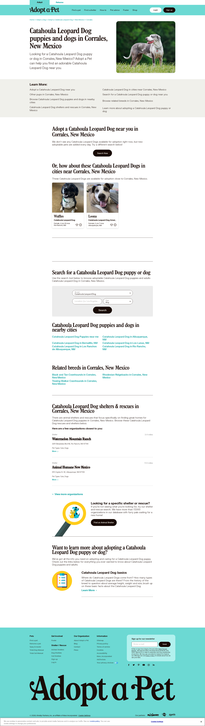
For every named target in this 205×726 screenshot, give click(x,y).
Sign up (169, 10)
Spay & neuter (35, 647)
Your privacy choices (105, 663)
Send (165, 644)
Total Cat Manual (36, 653)
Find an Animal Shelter (104, 522)
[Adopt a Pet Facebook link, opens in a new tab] (129, 665)
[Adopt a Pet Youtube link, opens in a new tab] (144, 665)
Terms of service (103, 647)
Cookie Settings (84, 715)
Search (102, 310)
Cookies (100, 650)
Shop (135, 10)
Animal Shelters (57, 650)
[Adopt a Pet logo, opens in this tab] (102, 693)
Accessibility (102, 653)
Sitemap (100, 640)
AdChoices (101, 659)
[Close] (201, 721)
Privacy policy (102, 644)
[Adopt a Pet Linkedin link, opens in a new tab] (154, 665)
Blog (75, 644)
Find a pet (34, 640)
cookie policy (95, 721)
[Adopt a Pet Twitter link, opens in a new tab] (134, 665)
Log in (53, 662)
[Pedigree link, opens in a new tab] (164, 715)
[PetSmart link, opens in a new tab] (153, 714)
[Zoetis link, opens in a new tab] (172, 714)
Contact (77, 647)
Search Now (102, 153)
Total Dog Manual (37, 650)
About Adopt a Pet (81, 640)
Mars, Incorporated (104, 656)
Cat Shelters (56, 656)
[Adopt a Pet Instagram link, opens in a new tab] (149, 665)
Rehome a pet (35, 644)
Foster (126, 10)
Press (76, 650)
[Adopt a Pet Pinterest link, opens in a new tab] (139, 665)
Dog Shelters (56, 653)
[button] (76, 224)
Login (155, 10)
